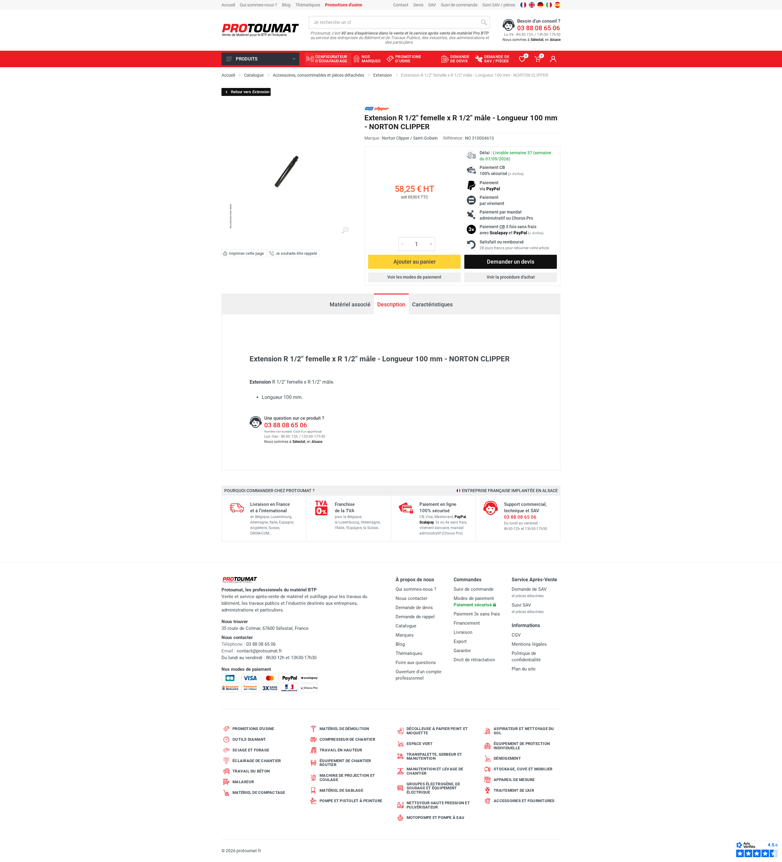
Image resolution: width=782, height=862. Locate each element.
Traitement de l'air (514, 790)
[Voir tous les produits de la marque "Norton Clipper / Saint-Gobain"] (376, 109)
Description (391, 304)
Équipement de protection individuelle (522, 745)
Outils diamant (249, 739)
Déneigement (507, 758)
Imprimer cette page (246, 253)
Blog (286, 5)
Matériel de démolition (344, 728)
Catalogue (406, 626)
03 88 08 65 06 (538, 28)
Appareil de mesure (514, 779)
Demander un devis (510, 261)
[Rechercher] (483, 22)
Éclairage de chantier (256, 760)
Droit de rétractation (474, 660)
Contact (400, 5)
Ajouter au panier (414, 261)
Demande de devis (414, 607)
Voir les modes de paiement (414, 277)
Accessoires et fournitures (524, 800)
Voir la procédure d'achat (511, 277)
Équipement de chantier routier (345, 762)
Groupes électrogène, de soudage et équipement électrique (433, 788)
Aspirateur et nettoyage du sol (524, 730)
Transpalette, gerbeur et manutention (434, 756)
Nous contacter (411, 598)
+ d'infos (516, 174)
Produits (247, 59)
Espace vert (420, 743)
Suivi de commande (459, 5)
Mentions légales (529, 644)
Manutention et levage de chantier (435, 771)
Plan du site (523, 669)
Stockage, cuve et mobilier (523, 769)
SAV (432, 5)
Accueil (228, 5)
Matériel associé (350, 304)
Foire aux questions (416, 662)
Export (460, 641)
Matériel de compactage (258, 792)
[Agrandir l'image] (345, 230)
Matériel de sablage (341, 790)
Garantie (462, 650)
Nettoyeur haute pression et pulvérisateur (438, 805)
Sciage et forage (250, 750)
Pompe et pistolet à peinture (351, 800)
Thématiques (307, 5)
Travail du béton (251, 771)
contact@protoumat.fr (259, 651)
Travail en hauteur (341, 750)
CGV (516, 635)
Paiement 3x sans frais (477, 614)
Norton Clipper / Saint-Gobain (410, 138)
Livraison (463, 632)
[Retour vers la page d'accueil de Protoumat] (260, 30)
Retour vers (250, 91)
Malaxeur (243, 782)
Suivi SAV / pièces (498, 5)
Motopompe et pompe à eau (435, 817)
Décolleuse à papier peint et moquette (437, 730)
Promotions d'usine (253, 728)
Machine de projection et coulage (347, 777)
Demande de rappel (415, 616)
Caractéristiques (432, 304)
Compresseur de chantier (347, 739)
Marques (405, 635)
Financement (467, 623)
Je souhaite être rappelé (296, 253)
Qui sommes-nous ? (258, 5)
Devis (418, 5)
